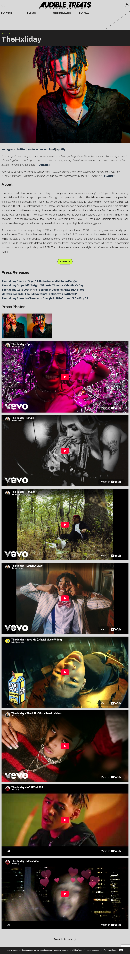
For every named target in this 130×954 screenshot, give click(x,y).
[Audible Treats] (65, 5)
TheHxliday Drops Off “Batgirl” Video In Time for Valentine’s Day (43, 285)
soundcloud (47, 149)
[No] (127, 950)
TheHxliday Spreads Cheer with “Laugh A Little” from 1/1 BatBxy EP (45, 298)
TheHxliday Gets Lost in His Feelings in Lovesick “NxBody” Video (43, 289)
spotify (61, 149)
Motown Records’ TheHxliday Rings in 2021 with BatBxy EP (39, 294)
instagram (8, 149)
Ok (121, 950)
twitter (21, 149)
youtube (33, 149)
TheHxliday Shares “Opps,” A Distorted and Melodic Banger (40, 281)
